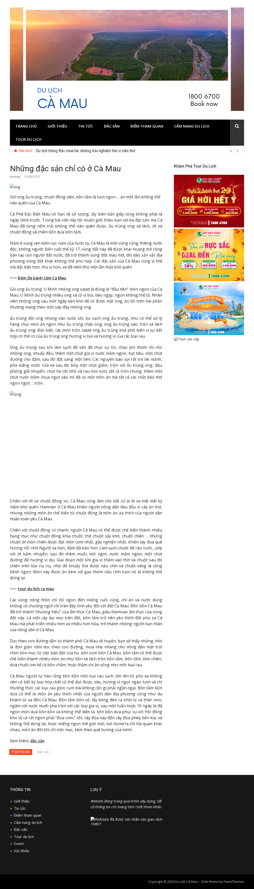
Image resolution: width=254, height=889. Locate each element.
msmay (15, 177)
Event (19, 843)
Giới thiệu (57, 126)
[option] (138, 151)
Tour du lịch (28, 139)
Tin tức (85, 126)
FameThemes (234, 881)
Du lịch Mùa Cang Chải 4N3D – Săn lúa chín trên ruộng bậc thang (91, 150)
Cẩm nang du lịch (191, 126)
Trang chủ (26, 126)
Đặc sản (112, 126)
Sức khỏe (21, 850)
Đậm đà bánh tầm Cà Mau (42, 278)
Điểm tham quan (146, 126)
